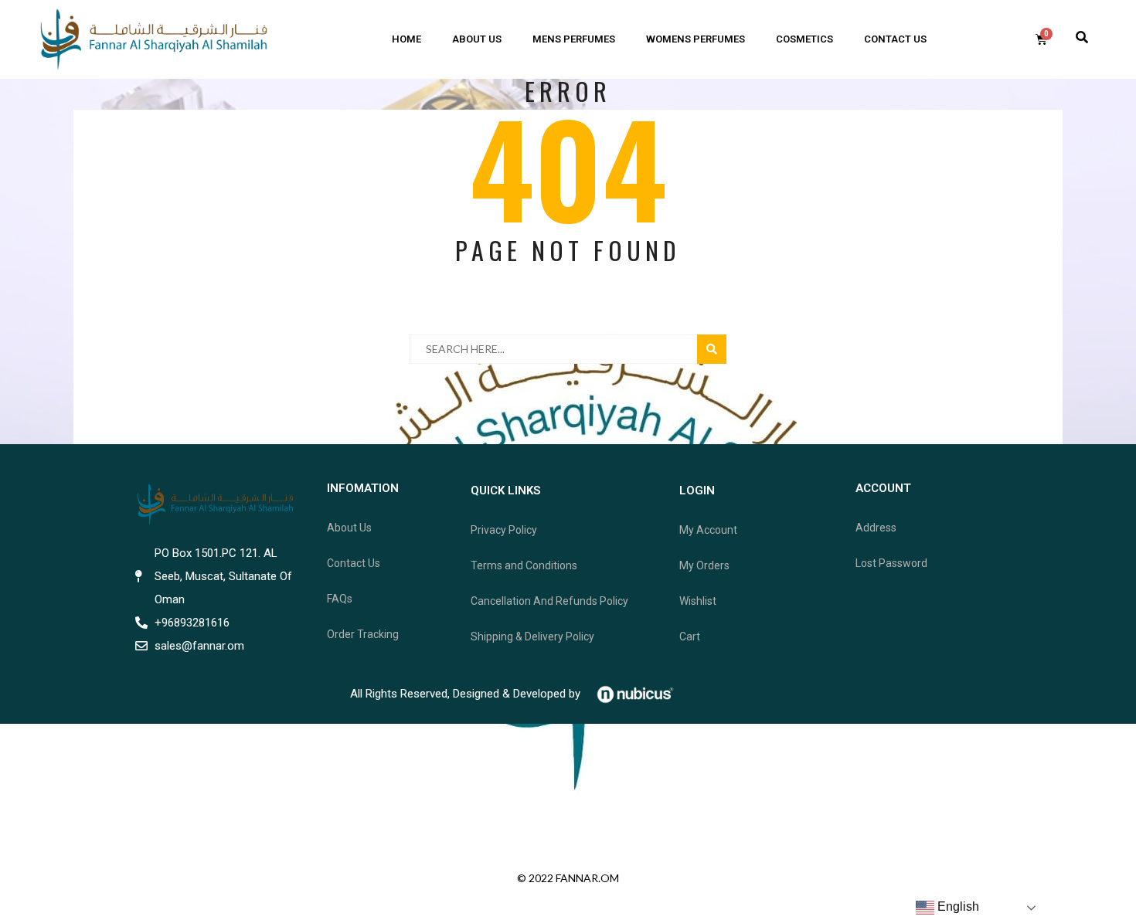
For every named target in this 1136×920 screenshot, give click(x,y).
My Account (708, 530)
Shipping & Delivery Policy (532, 636)
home (406, 39)
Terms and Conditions (524, 565)
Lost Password (891, 563)
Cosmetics (804, 39)
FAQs (339, 598)
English (956, 906)
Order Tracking (363, 634)
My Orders (704, 565)
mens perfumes (573, 39)
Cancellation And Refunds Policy (549, 601)
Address (875, 527)
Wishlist (697, 601)
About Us (349, 527)
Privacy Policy (504, 530)
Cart (689, 636)
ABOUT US (477, 39)
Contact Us (353, 563)
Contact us (895, 39)
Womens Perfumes (695, 39)
